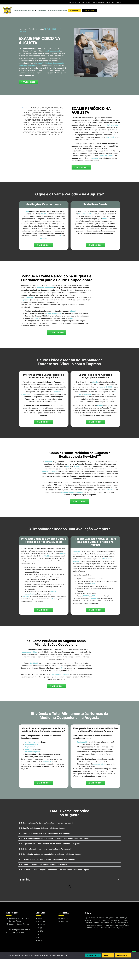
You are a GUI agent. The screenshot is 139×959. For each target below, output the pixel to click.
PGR (72, 318)
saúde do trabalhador (45, 288)
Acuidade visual (31, 744)
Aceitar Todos (93, 955)
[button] (118, 879)
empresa (105, 219)
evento (106, 387)
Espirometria (30, 747)
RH (62, 668)
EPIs (36, 318)
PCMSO (46, 556)
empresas (25, 300)
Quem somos (23, 10)
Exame (26, 211)
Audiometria (30, 742)
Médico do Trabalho (49, 471)
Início (16, 10)
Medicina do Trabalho (60, 674)
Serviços (31, 10)
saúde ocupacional (52, 51)
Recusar (108, 955)
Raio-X (28, 749)
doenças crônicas (100, 764)
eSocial (73, 311)
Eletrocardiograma (32, 752)
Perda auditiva (82, 742)
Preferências (122, 955)
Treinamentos (41, 10)
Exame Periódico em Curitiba (34, 29)
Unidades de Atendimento (58, 10)
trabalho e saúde (85, 214)
